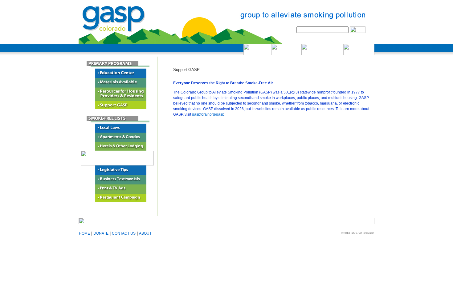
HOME (84, 233)
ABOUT (145, 233)
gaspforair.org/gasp (208, 114)
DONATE (100, 233)
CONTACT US (124, 233)
